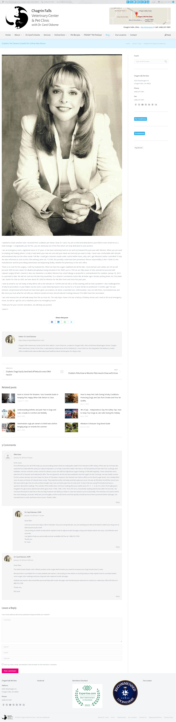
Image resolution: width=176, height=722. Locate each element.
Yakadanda (46, 717)
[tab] (140, 119)
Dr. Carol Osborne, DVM (33, 512)
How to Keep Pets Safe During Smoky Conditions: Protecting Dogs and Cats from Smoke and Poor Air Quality (100, 397)
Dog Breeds (139, 148)
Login (154, 2)
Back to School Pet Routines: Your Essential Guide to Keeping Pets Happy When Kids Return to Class (37, 396)
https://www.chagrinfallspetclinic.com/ (31, 340)
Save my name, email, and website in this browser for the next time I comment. (30, 665)
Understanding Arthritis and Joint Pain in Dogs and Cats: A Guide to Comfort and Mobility (36, 411)
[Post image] (8, 398)
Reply (118, 502)
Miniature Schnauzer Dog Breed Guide (95, 423)
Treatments (139, 133)
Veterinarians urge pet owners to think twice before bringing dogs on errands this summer (37, 425)
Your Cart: (166, 2)
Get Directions (147, 27)
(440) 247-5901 (49, 2)
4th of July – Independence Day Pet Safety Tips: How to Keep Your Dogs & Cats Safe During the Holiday (100, 411)
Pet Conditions (140, 119)
